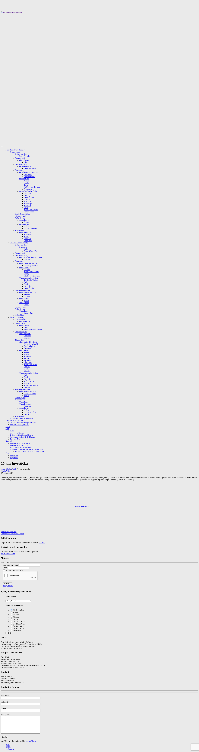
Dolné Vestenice (30, 168)
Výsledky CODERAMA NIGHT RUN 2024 (26, 449)
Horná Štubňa (29, 197)
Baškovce (27, 239)
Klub (7, 429)
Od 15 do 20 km (19, 622)
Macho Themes (31, 741)
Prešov (26, 226)
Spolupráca (10, 749)
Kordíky (27, 294)
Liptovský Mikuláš (31, 266)
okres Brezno (24, 303)
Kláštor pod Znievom (32, 276)
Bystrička (27, 361)
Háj (25, 195)
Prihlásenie (14, 456)
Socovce (27, 367)
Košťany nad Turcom (32, 187)
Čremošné (27, 286)
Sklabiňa (27, 369)
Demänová (28, 175)
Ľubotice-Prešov (30, 412)
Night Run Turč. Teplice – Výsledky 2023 (30, 451)
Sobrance (27, 235)
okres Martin (24, 268)
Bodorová (27, 193)
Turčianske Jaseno (30, 365)
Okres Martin (24, 179)
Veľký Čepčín (29, 212)
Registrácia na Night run (19, 445)
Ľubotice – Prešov (30, 228)
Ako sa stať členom (17, 433)
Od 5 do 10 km (18, 628)
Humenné (27, 406)
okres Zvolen (24, 299)
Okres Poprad (24, 220)
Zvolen (26, 301)
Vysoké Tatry (29, 313)
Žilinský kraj (19, 170)
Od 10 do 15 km (19, 619)
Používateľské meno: (11, 565)
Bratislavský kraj (21, 154)
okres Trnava (24, 160)
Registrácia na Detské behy (20, 443)
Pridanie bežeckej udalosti (19, 425)
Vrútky (26, 183)
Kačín (26, 249)
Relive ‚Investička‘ (82, 507)
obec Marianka (24, 321)
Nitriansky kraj (20, 216)
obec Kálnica (29, 259)
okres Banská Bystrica (27, 292)
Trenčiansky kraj (21, 164)
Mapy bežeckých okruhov (15, 150)
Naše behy (9, 441)
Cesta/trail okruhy (16, 317)
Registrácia (14, 458)
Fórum (8, 427)
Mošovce (27, 206)
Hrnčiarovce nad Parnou (33, 330)
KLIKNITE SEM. (8, 554)
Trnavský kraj (20, 158)
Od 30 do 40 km (19, 626)
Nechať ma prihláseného (14, 570)
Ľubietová (27, 296)
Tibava (26, 237)
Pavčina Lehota (29, 177)
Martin (26, 181)
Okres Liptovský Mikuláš (28, 173)
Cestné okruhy (15, 152)
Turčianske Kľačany (31, 272)
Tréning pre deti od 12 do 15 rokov (23, 437)
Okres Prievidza (25, 166)
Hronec (26, 305)
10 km (15, 612)
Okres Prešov (24, 224)
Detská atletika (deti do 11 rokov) (22, 435)
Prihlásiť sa (7, 583)
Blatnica (27, 358)
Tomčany (27, 356)
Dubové (27, 387)
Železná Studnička (30, 251)
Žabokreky (28, 189)
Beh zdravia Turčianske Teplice (12, 534)
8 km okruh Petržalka (8, 532)
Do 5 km (16, 615)
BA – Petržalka (24, 156)
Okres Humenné (25, 404)
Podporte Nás (15, 439)
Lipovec (27, 270)
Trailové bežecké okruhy (19, 243)
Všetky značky (18, 610)
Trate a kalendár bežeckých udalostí (23, 423)
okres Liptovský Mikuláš (28, 263)
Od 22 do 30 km (19, 624)
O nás (12, 431)
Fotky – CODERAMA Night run (22, 447)
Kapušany (27, 414)
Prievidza (27, 336)
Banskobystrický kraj (22, 214)
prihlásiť (42, 543)
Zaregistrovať (8, 586)
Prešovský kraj (20, 218)
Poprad (26, 222)
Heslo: (5, 568)
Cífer (26, 162)
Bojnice (27, 338)
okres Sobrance (25, 232)
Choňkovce (28, 241)
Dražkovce (28, 363)
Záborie (27, 371)
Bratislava (23, 247)
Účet (7, 454)
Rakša (26, 208)
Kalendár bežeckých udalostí (16, 420)
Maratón (16, 617)
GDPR (8, 747)
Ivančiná (27, 199)
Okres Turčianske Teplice (28, 191)
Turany (26, 185)
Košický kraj (19, 230)
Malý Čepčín (28, 204)
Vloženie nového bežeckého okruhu (23, 418)
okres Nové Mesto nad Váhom (30, 257)
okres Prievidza (25, 334)
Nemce (26, 396)
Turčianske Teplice (31, 210)
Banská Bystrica (30, 394)
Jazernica (27, 201)
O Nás (8, 745)
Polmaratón (17, 631)
